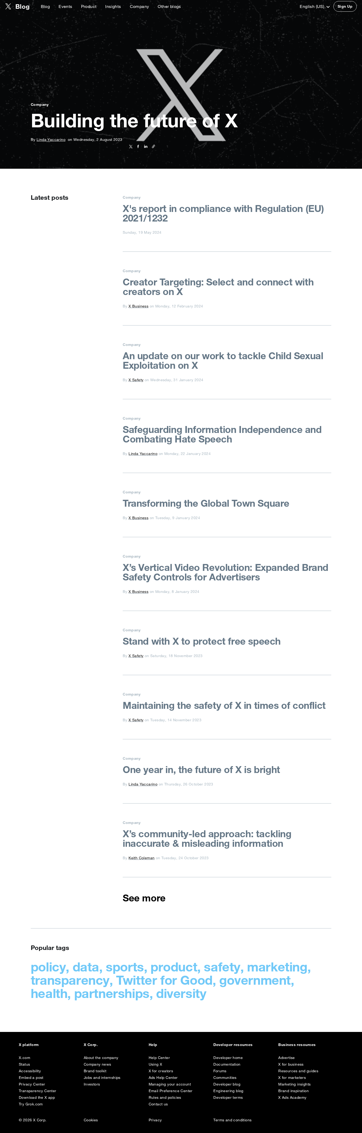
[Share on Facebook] (137, 146)
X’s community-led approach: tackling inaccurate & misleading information (207, 838)
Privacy (155, 1120)
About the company (101, 1057)
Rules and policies (165, 1097)
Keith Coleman (141, 858)
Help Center (159, 1057)
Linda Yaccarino (51, 139)
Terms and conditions (232, 1120)
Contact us (158, 1104)
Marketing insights (294, 1084)
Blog (45, 6)
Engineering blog (228, 1090)
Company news (97, 1064)
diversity (181, 993)
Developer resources (233, 1044)
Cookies (91, 1120)
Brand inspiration (293, 1090)
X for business (291, 1064)
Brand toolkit (95, 1071)
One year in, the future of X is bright (201, 769)
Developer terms (228, 1097)
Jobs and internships (102, 1077)
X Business (138, 306)
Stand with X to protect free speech (202, 641)
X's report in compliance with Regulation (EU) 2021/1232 (223, 213)
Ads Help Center (163, 1077)
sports (125, 967)
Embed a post (31, 1077)
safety (222, 967)
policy (48, 967)
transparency (70, 980)
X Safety (136, 379)
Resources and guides (298, 1071)
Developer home (228, 1057)
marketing (277, 967)
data (86, 967)
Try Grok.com (31, 1104)
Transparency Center (37, 1090)
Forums (219, 1071)
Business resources (297, 1044)
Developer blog (226, 1084)
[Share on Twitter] (130, 146)
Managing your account (170, 1084)
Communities (224, 1077)
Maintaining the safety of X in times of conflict (224, 705)
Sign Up (345, 6)
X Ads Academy (292, 1097)
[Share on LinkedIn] (145, 146)
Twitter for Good (164, 980)
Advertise (286, 1057)
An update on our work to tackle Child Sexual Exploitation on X (223, 360)
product (174, 967)
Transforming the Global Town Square (206, 503)
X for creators (161, 1071)
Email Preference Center (171, 1090)
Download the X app (37, 1097)
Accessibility (30, 1071)
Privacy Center (32, 1084)
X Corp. (91, 1044)
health (49, 993)
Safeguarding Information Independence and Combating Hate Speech (222, 434)
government (255, 980)
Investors (92, 1084)
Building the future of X (134, 120)
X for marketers (292, 1077)
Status (24, 1064)
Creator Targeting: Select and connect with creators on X (218, 286)
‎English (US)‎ (312, 6)
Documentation (226, 1064)
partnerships (111, 993)
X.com (24, 1057)
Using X (155, 1064)
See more (144, 898)
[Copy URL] (152, 146)
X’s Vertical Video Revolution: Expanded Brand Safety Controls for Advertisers (225, 572)
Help (153, 1044)
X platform (29, 1044)
